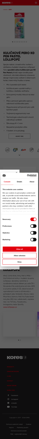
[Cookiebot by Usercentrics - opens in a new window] (28, 175)
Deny (19, 262)
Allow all (19, 249)
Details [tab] (19, 182)
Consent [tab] (7, 182)
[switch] (33, 226)
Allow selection (19, 255)
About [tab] (32, 182)
